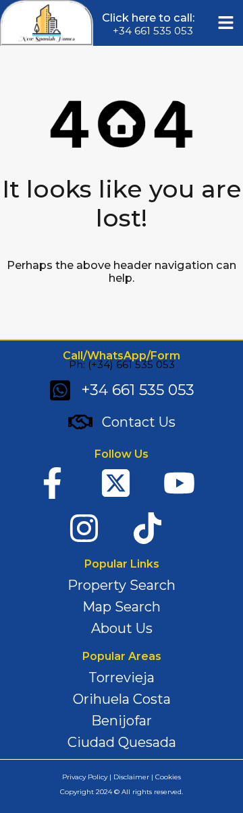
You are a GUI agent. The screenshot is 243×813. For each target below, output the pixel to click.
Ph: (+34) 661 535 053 (122, 364)
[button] (226, 23)
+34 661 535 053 (153, 30)
